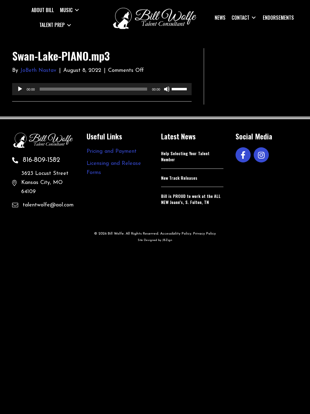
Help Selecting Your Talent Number (185, 156)
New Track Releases (179, 178)
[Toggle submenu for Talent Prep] (69, 25)
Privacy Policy (204, 233)
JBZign (167, 240)
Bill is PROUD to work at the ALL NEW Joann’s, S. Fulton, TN (191, 199)
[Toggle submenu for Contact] (253, 17)
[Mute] (167, 89)
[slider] (180, 88)
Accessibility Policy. (176, 233)
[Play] (20, 89)
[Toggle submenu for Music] (77, 10)
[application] (102, 89)
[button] (243, 154)
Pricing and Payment (112, 151)
